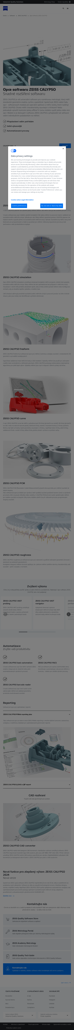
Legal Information (27, 200)
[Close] (63, 148)
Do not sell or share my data (51, 206)
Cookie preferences (19, 206)
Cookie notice (16, 200)
